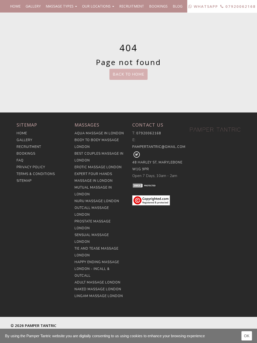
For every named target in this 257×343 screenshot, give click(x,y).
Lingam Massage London (99, 296)
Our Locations (97, 6)
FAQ (20, 160)
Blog (177, 6)
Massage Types (60, 6)
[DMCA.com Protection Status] (157, 185)
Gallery (33, 6)
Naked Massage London (98, 289)
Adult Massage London (97, 282)
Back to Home (128, 74)
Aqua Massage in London (99, 133)
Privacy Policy (31, 167)
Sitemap (24, 181)
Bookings (158, 6)
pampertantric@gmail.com (158, 147)
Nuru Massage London (97, 201)
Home (15, 6)
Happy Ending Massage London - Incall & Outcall (97, 269)
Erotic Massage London (98, 167)
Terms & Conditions (36, 174)
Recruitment (131, 6)
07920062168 (240, 6)
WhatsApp (205, 6)
